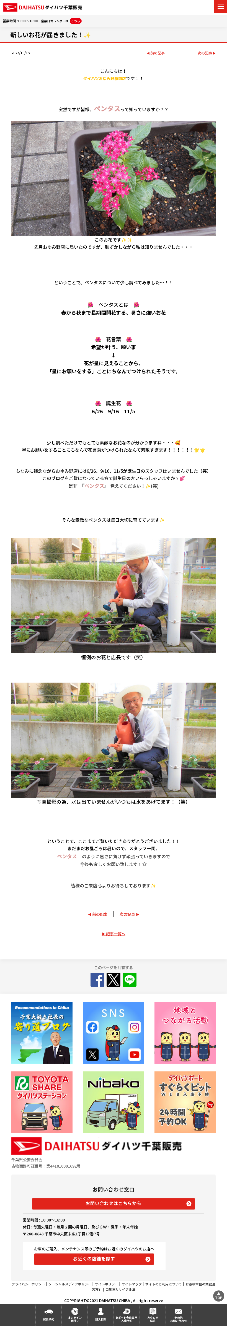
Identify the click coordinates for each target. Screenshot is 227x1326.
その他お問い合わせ (178, 1319)
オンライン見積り (75, 1319)
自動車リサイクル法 (120, 1289)
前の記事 (157, 53)
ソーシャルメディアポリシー (69, 1284)
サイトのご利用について (163, 1284)
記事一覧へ (115, 933)
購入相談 (100, 1319)
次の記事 (205, 53)
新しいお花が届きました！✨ (50, 34)
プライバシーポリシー (28, 1284)
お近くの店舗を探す (94, 1258)
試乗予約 (48, 1319)
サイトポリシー (106, 1284)
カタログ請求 (152, 1319)
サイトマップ (132, 1284)
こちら (75, 21)
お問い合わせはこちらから (113, 1203)
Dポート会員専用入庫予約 (126, 1319)
